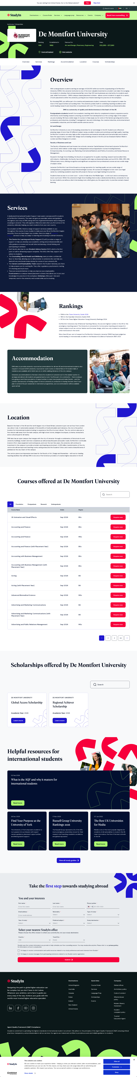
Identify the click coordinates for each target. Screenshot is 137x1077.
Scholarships (95, 997)
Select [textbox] (55, 915)
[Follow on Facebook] (18, 1008)
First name (22, 903)
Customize (115, 1067)
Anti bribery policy (120, 989)
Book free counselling (116, 15)
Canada (71, 993)
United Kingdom (73, 985)
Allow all (116, 1061)
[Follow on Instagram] (33, 1008)
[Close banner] (134, 1059)
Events (90, 15)
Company (98, 15)
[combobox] (90, 906)
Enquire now (118, 517)
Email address (23, 912)
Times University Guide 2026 (78, 314)
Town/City (56, 937)
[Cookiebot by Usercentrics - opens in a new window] (12, 1073)
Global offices (118, 985)
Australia (71, 989)
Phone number (92, 903)
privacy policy (113, 945)
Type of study (92, 912)
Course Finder (96, 985)
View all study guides (67, 860)
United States (73, 1009)
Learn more (18, 720)
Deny (116, 1072)
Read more (17, 803)
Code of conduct (120, 993)
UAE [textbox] (19, 940)
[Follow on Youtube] (26, 1008)
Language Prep (96, 993)
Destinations (34, 15)
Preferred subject (59, 920)
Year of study (23, 920)
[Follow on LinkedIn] (10, 1008)
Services (57, 15)
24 (121, 638)
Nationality (57, 912)
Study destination (93, 920)
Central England (47, 52)
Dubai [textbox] (55, 940)
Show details (28, 1073)
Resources (80, 15)
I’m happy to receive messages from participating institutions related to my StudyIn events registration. (53, 954)
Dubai (70, 997)
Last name (56, 903)
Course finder (47, 15)
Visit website (67, 52)
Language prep (69, 15)
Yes (87, 3)
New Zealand (72, 1005)
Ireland (70, 1001)
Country (21, 937)
